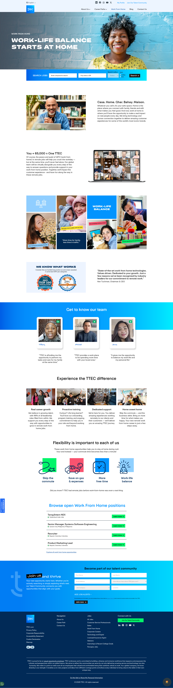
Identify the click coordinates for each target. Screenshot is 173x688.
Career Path (61, 623)
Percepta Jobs (92, 647)
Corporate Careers (94, 632)
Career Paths (100, 9)
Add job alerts (82, 594)
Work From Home (118, 9)
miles (123, 75)
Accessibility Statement (35, 636)
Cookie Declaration (33, 639)
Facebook (100, 2)
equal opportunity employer (54, 661)
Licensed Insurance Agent (96, 638)
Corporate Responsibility (35, 633)
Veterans (90, 641)
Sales (89, 625)
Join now (80, 602)
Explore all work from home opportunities (61, 552)
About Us (85, 9)
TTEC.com (30, 627)
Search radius (113, 72)
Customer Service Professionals (98, 623)
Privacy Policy (31, 630)
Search (134, 75)
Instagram (104, 2)
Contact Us (142, 9)
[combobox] (92, 75)
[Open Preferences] (2, 684)
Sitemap (29, 642)
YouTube (107, 2)
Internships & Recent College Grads (100, 644)
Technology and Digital (95, 635)
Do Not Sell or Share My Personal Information (86, 678)
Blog (131, 9)
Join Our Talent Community (137, 3)
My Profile (121, 3)
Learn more (117, 516)
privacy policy (110, 598)
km (122, 77)
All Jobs (90, 619)
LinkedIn (96, 2)
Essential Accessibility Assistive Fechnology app (30, 647)
